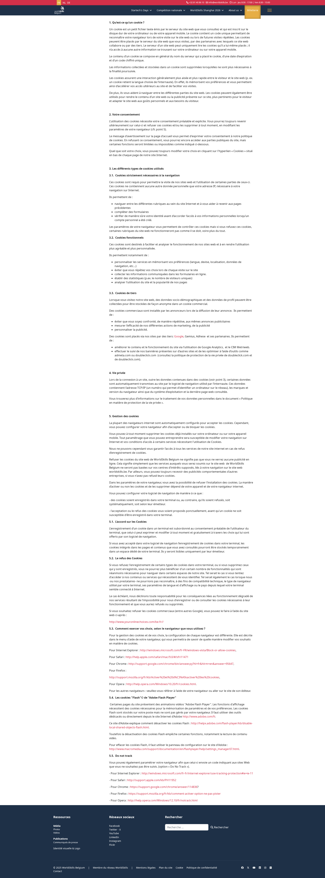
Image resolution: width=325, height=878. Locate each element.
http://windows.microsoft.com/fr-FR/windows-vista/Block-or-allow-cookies (188, 650)
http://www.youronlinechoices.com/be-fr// (136, 622)
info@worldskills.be (218, 2)
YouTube (114, 833)
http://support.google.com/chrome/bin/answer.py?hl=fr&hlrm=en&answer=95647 (180, 664)
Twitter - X (115, 829)
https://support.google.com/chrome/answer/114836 (163, 787)
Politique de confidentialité (202, 867)
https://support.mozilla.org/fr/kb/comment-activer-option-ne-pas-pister (174, 793)
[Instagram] (265, 867)
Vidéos (56, 832)
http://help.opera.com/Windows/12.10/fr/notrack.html (163, 800)
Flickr (112, 844)
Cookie (179, 867)
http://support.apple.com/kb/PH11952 (151, 780)
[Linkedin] (260, 867)
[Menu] (269, 10)
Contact (57, 871)
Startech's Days (139, 10)
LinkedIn (114, 837)
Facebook (114, 825)
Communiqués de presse (65, 842)
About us (234, 10)
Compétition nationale (169, 10)
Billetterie (252, 10)
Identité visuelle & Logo (66, 848)
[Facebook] (242, 867)
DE (68, 2)
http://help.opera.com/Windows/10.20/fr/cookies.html (161, 684)
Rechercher (221, 827)
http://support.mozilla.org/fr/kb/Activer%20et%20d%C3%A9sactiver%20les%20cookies (164, 677)
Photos (56, 829)
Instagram (115, 840)
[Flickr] (271, 867)
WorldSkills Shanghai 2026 (205, 10)
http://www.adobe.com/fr (199, 716)
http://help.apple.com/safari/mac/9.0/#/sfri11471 (157, 657)
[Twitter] (248, 867)
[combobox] (187, 827)
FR (59, 2)
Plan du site (165, 867)
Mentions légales (146, 867)
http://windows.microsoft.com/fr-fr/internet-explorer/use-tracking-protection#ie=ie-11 (197, 773)
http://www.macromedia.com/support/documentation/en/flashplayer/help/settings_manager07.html (174, 749)
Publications (60, 838)
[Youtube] (254, 867)
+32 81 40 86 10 (196, 2)
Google (178, 336)
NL (64, 2)
